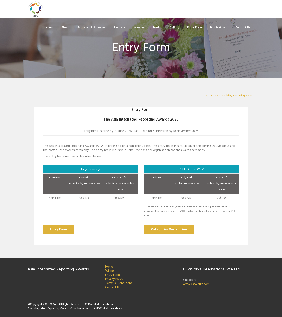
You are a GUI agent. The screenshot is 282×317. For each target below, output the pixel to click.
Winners (110, 270)
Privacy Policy (114, 279)
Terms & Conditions (118, 283)
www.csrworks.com (196, 284)
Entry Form (112, 275)
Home (109, 266)
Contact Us (113, 287)
